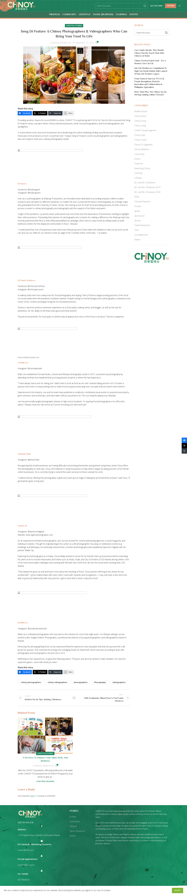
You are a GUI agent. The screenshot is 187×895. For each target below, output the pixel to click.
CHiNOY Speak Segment (145, 130)
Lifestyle (70, 25)
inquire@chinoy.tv (25, 850)
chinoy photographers (31, 682)
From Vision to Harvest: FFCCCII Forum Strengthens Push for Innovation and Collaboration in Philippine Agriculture (149, 83)
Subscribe (170, 6)
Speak (137, 211)
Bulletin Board (140, 111)
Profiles (137, 206)
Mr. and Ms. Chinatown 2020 (147, 192)
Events (137, 158)
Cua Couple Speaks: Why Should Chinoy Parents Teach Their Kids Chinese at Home (149, 53)
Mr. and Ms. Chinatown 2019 (147, 187)
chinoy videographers (57, 682)
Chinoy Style (139, 135)
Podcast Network (142, 201)
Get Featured (156, 6)
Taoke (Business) (142, 225)
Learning (138, 173)
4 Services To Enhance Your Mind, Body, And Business (45, 759)
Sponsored (139, 215)
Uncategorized (141, 234)
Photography (100, 682)
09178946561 (24, 879)
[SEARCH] (145, 6)
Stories (78, 25)
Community (139, 154)
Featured (138, 163)
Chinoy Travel (140, 139)
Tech (136, 230)
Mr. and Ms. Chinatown (144, 182)
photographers (81, 682)
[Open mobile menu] (179, 5)
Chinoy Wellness (141, 149)
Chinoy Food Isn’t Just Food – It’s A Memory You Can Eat (150, 62)
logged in (34, 795)
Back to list (74, 697)
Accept (177, 890)
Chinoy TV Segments (143, 144)
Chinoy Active (140, 116)
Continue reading (45, 781)
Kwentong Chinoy (142, 168)
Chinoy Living (140, 125)
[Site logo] (21, 5)
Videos (137, 239)
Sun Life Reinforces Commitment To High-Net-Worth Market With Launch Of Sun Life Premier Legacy (150, 71)
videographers (119, 682)
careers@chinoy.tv (26, 865)
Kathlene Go (65, 42)
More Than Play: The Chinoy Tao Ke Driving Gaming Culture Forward (150, 93)
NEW (136, 196)
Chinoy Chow (140, 120)
